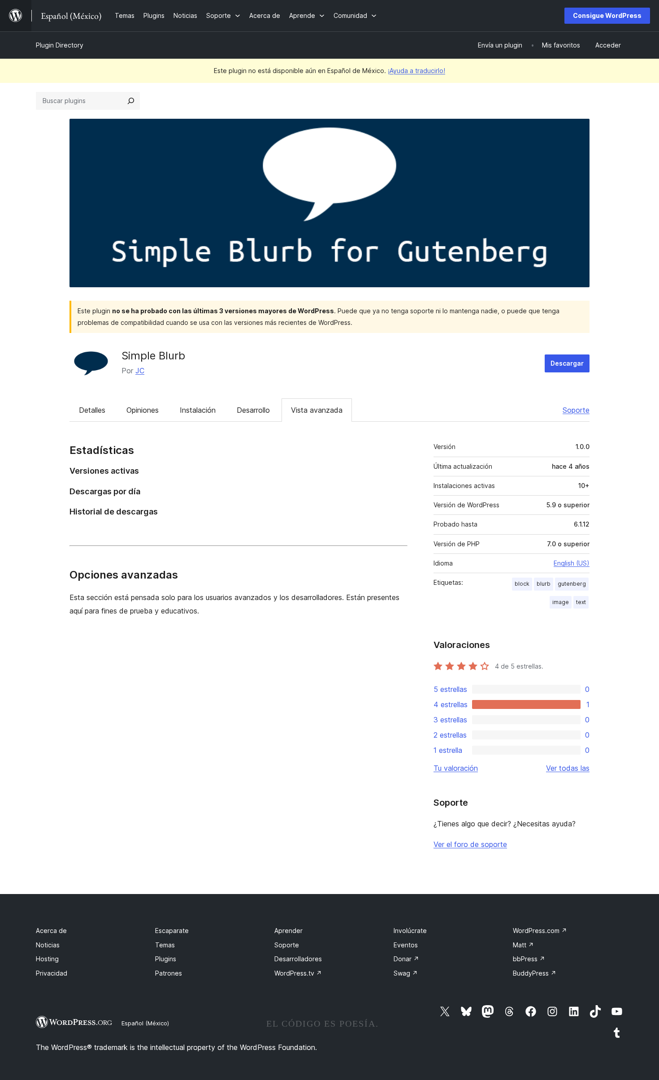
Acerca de (51, 930)
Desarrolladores (298, 959)
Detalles (92, 410)
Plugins (165, 959)
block (522, 583)
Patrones (168, 973)
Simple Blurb (153, 355)
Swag (406, 973)
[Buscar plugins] (131, 101)
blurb (544, 583)
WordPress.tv (298, 973)
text (581, 602)
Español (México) (145, 1023)
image (560, 602)
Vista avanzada (317, 410)
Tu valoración (456, 768)
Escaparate (172, 930)
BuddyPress (534, 973)
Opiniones (142, 410)
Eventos (406, 945)
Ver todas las (568, 768)
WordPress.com (540, 930)
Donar (406, 959)
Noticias (48, 945)
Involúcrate (410, 930)
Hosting (47, 959)
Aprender (288, 930)
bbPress (529, 959)
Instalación (198, 410)
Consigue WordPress (607, 15)
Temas (165, 945)
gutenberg (572, 583)
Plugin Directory (59, 45)
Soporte (576, 410)
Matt (523, 945)
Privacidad (51, 973)
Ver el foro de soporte (470, 844)
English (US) (572, 563)
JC (139, 370)
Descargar (567, 363)
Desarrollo (253, 410)
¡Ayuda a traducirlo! (416, 70)
